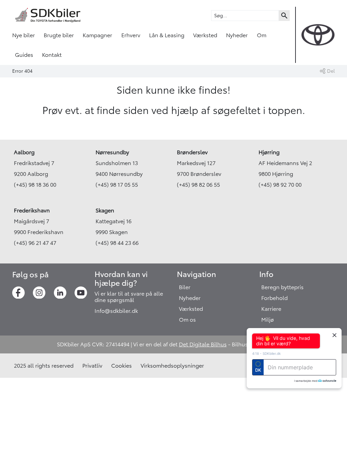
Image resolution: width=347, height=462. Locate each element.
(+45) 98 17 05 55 (117, 184)
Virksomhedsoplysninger (172, 365)
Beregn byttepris (282, 287)
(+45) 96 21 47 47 (35, 242)
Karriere (271, 308)
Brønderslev (192, 152)
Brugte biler (59, 35)
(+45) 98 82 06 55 (198, 184)
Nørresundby (112, 152)
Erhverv (130, 35)
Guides (24, 54)
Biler (184, 287)
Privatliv (92, 365)
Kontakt (52, 54)
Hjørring (269, 152)
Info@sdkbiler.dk (116, 310)
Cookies (121, 365)
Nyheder (237, 35)
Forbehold (274, 298)
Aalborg (24, 152)
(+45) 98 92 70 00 (280, 184)
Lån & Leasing (166, 35)
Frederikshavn (32, 210)
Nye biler (23, 35)
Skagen (105, 210)
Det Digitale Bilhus (203, 344)
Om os (187, 319)
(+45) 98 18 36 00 (35, 184)
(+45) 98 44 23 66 (117, 242)
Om (261, 35)
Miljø (267, 319)
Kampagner (97, 35)
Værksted (205, 35)
